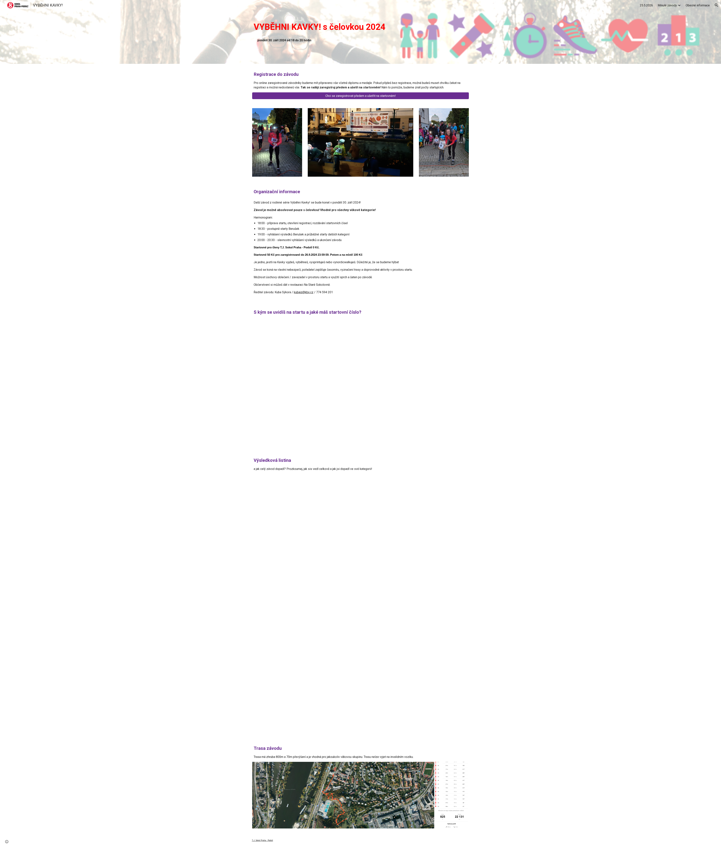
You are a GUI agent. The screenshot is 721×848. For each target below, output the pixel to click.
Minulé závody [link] (667, 5)
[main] (323, 27)
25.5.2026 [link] (646, 5)
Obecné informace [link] (698, 5)
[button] (716, 5)
